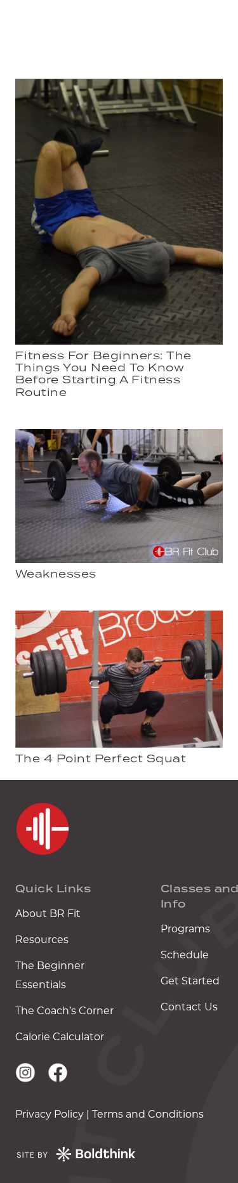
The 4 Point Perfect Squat (100, 758)
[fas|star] (42, 828)
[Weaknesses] (119, 438)
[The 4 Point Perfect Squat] (119, 619)
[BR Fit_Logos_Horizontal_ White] (74, 32)
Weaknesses (55, 574)
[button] (220, 32)
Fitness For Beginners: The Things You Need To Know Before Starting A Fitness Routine (103, 373)
